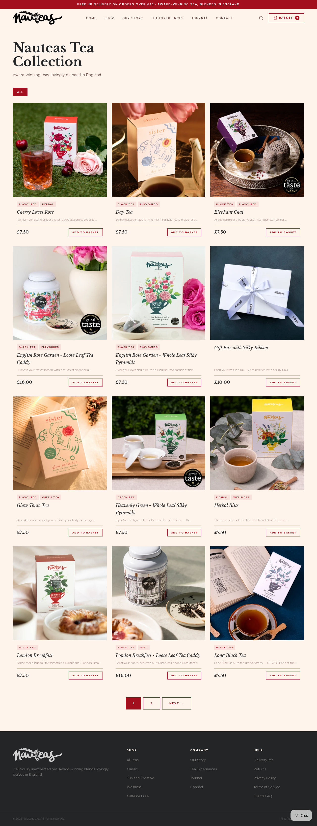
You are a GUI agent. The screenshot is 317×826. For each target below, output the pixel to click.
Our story (132, 18)
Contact (224, 18)
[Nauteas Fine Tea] (37, 18)
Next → (176, 703)
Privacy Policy (265, 778)
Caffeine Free (138, 796)
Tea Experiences (167, 18)
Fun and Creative (140, 778)
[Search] (261, 18)
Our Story (198, 760)
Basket (288, 17)
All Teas (132, 760)
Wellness (134, 787)
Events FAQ (263, 796)
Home (91, 18)
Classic (132, 769)
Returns (260, 769)
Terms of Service (267, 787)
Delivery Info (264, 760)
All (20, 92)
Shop (109, 18)
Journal (199, 18)
